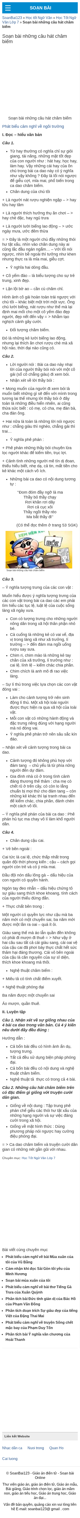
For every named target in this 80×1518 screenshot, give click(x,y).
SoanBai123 (12, 18)
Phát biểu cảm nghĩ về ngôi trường (33, 126)
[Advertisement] (40, 81)
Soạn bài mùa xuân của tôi (28, 1280)
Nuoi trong (36, 1448)
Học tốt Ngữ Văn (39, 18)
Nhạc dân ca (12, 1448)
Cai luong (10, 1459)
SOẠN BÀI (40, 7)
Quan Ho (56, 1448)
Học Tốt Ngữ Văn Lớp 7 (38, 1158)
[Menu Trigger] (7, 7)
